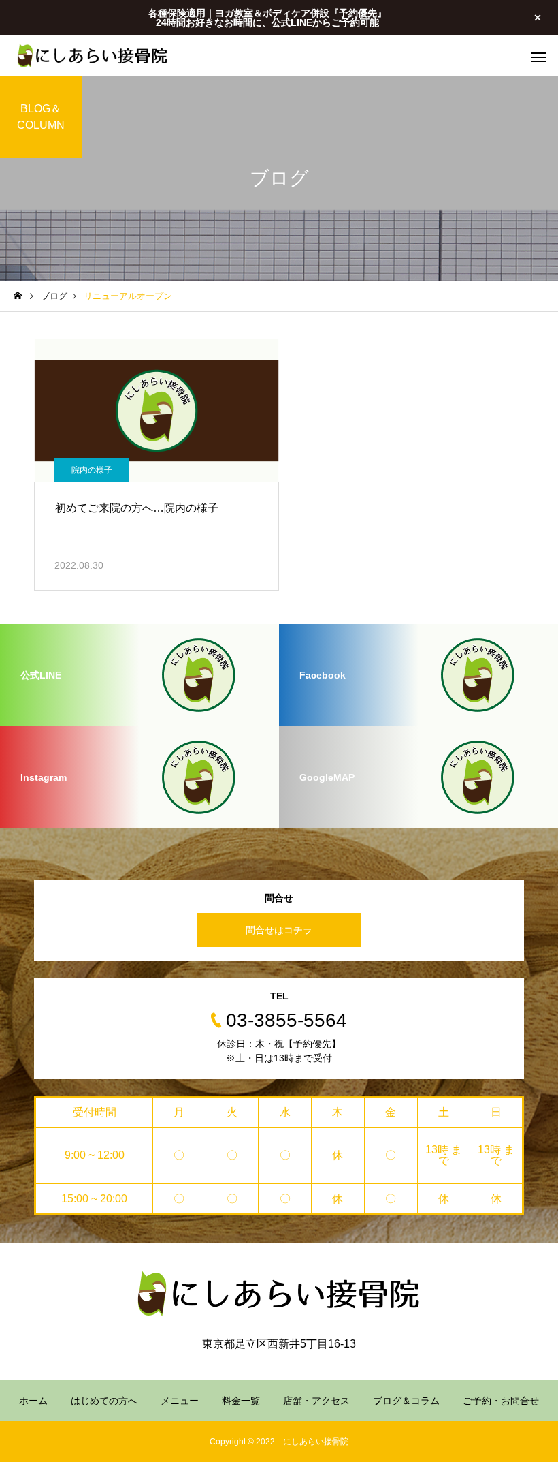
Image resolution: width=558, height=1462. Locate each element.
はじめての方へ (104, 1400)
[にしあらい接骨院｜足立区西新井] (92, 56)
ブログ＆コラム (406, 1400)
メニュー (180, 1400)
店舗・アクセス (316, 1400)
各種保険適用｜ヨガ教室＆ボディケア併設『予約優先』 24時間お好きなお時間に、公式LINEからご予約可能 (267, 17)
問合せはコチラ (279, 929)
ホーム (33, 1400)
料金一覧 (241, 1400)
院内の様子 (91, 470)
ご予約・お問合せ (501, 1400)
